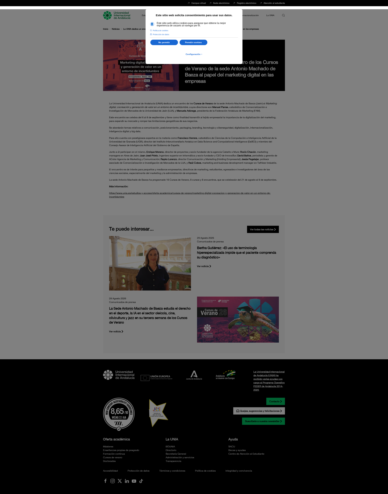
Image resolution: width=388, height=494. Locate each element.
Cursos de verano (112, 457)
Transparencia (173, 461)
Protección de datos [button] (161, 34)
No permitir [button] (164, 42)
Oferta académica (116, 439)
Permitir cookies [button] (193, 42)
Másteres (108, 446)
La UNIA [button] (270, 15)
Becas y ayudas (237, 450)
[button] (283, 15)
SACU (231, 446)
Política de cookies (205, 470)
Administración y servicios (180, 457)
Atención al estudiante (274, 3)
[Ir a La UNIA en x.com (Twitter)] (119, 480)
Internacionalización (249, 15)
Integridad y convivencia (239, 470)
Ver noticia (203, 266)
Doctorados (109, 461)
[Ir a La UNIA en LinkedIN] (126, 480)
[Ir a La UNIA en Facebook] (105, 480)
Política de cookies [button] (160, 31)
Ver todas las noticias (261, 229)
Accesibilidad (110, 470)
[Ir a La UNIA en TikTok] (141, 480)
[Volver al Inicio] (117, 15)
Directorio (171, 450)
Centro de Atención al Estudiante (246, 453)
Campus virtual (198, 3)
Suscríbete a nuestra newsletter (262, 421)
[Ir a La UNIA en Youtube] (134, 480)
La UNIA (172, 439)
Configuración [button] (194, 54)
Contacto (274, 401)
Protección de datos (138, 470)
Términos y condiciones (172, 470)
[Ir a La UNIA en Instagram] (112, 480)
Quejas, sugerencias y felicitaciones (259, 411)
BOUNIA (170, 446)
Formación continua (114, 453)
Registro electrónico (246, 3)
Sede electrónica (221, 3)
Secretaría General (176, 453)
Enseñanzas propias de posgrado (121, 450)
